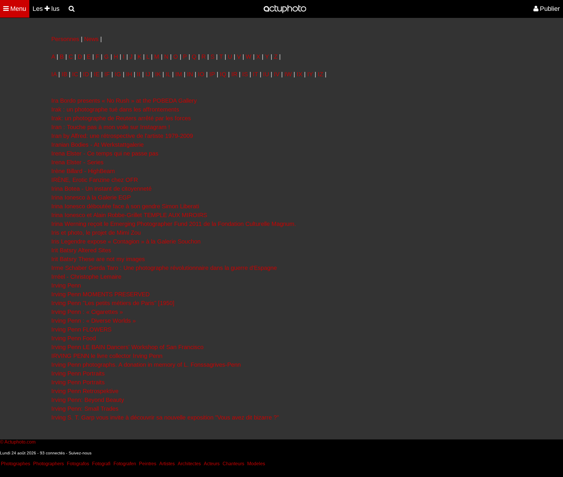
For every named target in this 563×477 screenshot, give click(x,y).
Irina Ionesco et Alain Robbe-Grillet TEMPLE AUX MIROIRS (129, 215)
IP (212, 74)
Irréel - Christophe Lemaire (86, 276)
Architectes (189, 463)
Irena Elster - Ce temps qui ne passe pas (104, 153)
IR (234, 74)
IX (299, 74)
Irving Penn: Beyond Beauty (87, 400)
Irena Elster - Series (77, 162)
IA (54, 74)
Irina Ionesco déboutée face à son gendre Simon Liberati (125, 206)
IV (276, 74)
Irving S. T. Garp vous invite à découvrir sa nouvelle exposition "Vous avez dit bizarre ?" (165, 417)
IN (190, 74)
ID (86, 74)
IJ (147, 74)
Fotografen (124, 463)
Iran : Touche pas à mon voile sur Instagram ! (110, 127)
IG (118, 74)
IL (168, 74)
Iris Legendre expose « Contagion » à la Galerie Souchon (126, 241)
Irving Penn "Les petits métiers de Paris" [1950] (112, 303)
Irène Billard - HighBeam (83, 171)
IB (64, 74)
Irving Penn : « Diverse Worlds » (93, 320)
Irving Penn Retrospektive (84, 391)
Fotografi (101, 463)
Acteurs (212, 463)
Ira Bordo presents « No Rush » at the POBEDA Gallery (124, 100)
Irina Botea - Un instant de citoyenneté (101, 188)
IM (178, 74)
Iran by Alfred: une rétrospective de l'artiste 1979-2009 (122, 136)
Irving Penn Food (73, 338)
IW (288, 74)
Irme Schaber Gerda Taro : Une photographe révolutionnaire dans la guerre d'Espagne (164, 268)
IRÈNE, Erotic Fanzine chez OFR (94, 180)
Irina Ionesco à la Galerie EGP (91, 197)
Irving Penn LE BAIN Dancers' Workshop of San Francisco (127, 347)
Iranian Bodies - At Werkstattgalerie (97, 144)
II (138, 74)
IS (245, 74)
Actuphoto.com (19, 441)
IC (75, 74)
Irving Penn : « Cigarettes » (87, 312)
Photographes (15, 463)
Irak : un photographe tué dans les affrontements (115, 109)
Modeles (256, 463)
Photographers (48, 463)
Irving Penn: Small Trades (84, 408)
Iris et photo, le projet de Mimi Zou (96, 232)
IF (107, 74)
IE (96, 74)
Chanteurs (233, 463)
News (91, 39)
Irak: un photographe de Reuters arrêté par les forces (121, 118)
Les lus (46, 8)
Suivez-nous (80, 453)
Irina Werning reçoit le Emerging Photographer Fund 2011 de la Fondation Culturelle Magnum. (173, 224)
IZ (320, 74)
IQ (223, 74)
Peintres (147, 463)
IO (201, 74)
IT (255, 74)
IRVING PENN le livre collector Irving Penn (106, 356)
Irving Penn (66, 285)
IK (158, 74)
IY (310, 74)
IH (129, 74)
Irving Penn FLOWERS (81, 329)
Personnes (65, 39)
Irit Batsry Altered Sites (81, 250)
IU (266, 74)
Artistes (167, 463)
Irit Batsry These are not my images (98, 259)
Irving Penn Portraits (78, 373)
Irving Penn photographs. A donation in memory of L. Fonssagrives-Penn (146, 364)
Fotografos (78, 463)
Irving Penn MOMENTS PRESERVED (100, 294)
